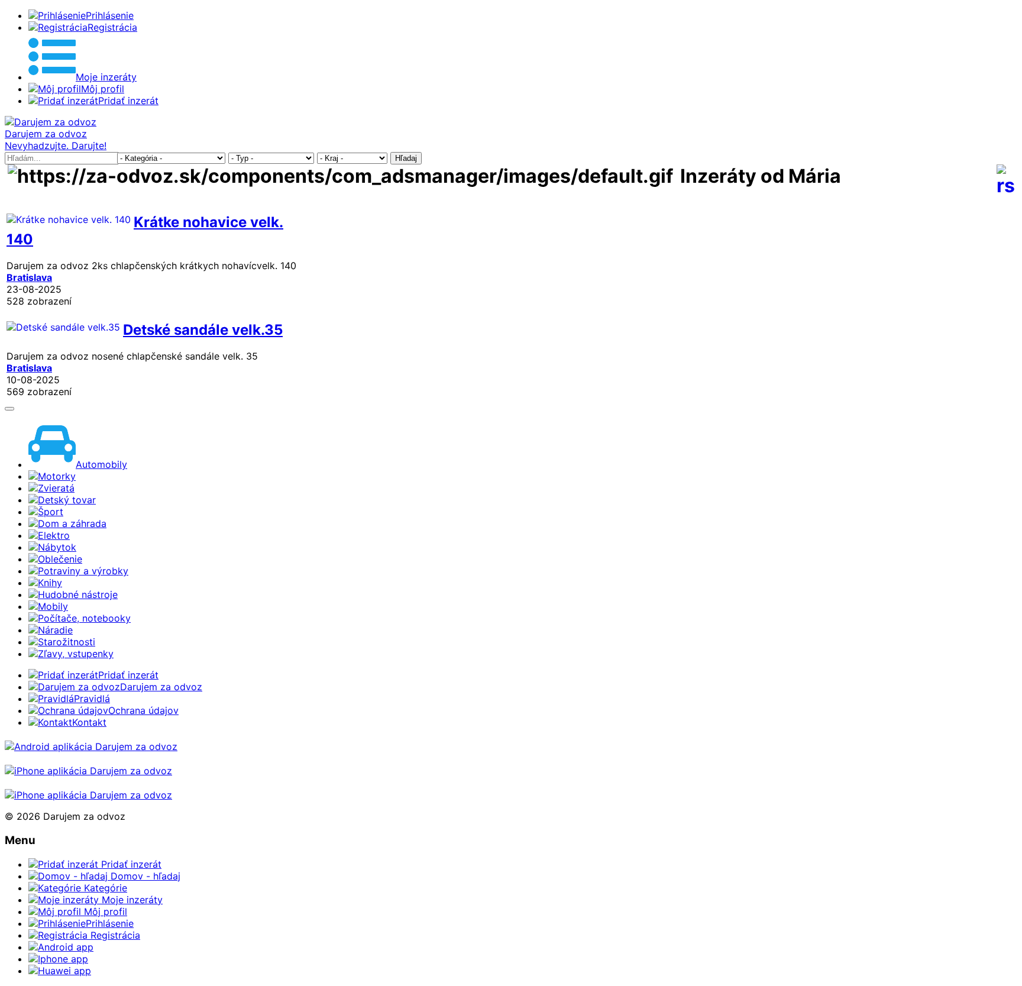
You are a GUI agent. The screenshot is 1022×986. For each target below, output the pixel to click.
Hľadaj (406, 158)
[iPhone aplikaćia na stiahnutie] (88, 771)
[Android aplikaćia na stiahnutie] (91, 746)
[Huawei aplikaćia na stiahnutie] (88, 795)
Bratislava (29, 277)
